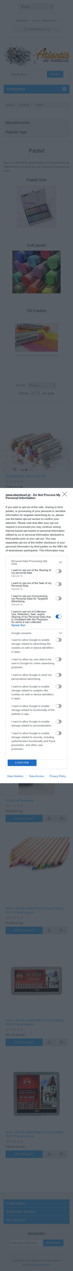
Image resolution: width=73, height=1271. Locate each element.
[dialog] (36, 635)
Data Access (36, 776)
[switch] (59, 571)
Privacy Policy (58, 776)
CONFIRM (22, 762)
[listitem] (36, 562)
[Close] (65, 495)
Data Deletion (15, 776)
